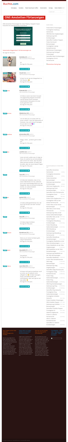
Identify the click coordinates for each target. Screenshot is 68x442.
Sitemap (28, 440)
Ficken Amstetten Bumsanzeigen (55, 179)
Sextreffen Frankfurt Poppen (54, 40)
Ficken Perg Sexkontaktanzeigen (55, 281)
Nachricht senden (24, 69)
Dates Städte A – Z (59, 8)
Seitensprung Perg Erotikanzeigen (55, 287)
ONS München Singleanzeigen (54, 34)
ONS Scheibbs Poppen (55, 302)
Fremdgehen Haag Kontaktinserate (55, 272)
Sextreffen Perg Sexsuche (55, 290)
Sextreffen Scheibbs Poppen (55, 308)
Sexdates (21, 8)
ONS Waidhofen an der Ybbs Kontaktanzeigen (55, 250)
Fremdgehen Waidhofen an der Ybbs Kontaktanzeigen (55, 242)
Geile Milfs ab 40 (16, 440)
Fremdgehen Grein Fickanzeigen (55, 195)
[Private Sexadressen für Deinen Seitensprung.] (11, 4)
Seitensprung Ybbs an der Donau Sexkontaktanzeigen (55, 214)
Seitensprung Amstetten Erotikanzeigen (55, 183)
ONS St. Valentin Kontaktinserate (55, 319)
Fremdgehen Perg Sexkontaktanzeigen (55, 293)
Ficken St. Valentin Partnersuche (55, 315)
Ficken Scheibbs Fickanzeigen (55, 300)
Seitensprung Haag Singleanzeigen (55, 266)
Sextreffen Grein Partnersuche (55, 192)
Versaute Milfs (23, 440)
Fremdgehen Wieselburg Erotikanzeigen (55, 222)
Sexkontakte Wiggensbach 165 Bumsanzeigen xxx (17, 50)
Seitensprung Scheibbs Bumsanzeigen (55, 305)
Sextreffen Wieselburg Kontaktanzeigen (55, 238)
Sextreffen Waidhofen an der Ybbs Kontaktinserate (55, 258)
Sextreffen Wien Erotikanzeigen (55, 56)
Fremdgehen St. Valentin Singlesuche (55, 311)
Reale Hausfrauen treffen (31, 8)
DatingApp (14, 8)
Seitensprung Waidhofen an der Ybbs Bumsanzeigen (55, 254)
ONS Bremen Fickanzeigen (53, 50)
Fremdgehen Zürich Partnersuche (52, 59)
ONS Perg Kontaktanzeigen (55, 284)
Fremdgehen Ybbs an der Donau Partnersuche (55, 201)
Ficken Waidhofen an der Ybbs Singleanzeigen (55, 246)
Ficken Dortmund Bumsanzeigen (51, 43)
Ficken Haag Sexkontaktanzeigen (55, 277)
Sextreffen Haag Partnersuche (55, 270)
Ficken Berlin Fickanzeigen (53, 28)
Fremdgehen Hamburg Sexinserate (52, 31)
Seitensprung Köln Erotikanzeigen (51, 37)
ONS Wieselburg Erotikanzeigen (55, 230)
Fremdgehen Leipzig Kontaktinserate (52, 47)
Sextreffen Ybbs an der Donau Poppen (55, 218)
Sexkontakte (43, 8)
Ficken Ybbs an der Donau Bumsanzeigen (55, 205)
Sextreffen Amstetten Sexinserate (55, 171)
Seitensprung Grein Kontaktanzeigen (55, 189)
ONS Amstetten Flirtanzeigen (27, 59)
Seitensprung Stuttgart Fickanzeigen (53, 53)
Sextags (51, 8)
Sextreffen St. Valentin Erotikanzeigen (55, 323)
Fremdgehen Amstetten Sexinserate (55, 175)
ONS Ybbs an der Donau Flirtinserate (55, 209)
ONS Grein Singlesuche (55, 186)
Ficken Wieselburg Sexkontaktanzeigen (55, 226)
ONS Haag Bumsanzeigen (55, 262)
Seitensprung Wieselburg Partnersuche (55, 234)
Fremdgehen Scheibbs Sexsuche (55, 297)
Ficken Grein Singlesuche (55, 198)
